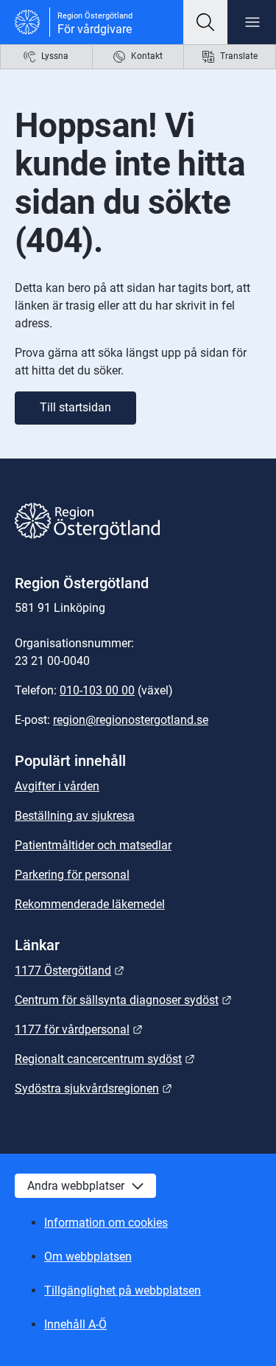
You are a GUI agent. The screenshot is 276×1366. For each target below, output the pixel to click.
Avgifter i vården (57, 786)
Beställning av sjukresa (75, 816)
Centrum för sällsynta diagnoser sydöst (123, 1000)
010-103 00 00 (97, 690)
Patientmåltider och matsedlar (93, 845)
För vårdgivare (94, 29)
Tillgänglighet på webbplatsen (122, 1290)
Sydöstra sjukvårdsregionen (93, 1088)
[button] (205, 22)
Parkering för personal (72, 875)
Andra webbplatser (75, 1186)
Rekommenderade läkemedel (90, 904)
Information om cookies (106, 1223)
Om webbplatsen (88, 1257)
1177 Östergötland (69, 970)
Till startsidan (75, 407)
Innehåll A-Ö (75, 1324)
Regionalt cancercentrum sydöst (105, 1059)
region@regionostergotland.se (130, 720)
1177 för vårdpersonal (79, 1029)
